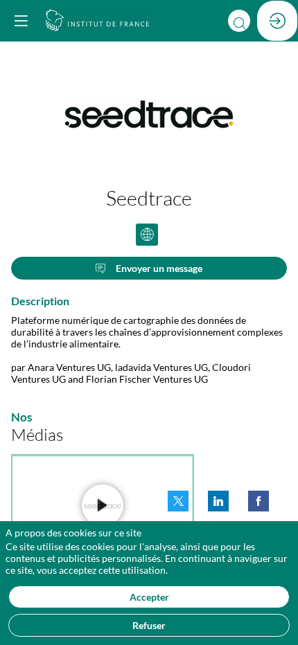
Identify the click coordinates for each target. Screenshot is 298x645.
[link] (178, 501)
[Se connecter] (277, 21)
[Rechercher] (239, 21)
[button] (21, 21)
